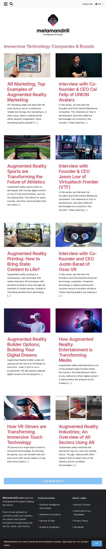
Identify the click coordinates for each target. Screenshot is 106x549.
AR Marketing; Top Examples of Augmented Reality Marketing (27, 91)
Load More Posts (53, 481)
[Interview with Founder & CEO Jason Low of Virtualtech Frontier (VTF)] (79, 147)
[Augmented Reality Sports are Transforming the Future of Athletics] (27, 147)
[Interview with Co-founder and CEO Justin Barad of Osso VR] (79, 235)
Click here (67, 541)
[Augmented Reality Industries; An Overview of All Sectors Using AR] (79, 408)
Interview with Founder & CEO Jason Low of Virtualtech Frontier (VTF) (78, 176)
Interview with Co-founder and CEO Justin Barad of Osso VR (78, 261)
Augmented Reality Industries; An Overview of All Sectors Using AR (78, 434)
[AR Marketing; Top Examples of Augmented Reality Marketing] (27, 65)
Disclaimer (79, 527)
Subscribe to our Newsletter (82, 513)
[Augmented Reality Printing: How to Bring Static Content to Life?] (27, 235)
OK (96, 543)
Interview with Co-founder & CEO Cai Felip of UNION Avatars (78, 91)
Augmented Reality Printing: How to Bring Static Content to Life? (27, 261)
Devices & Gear (47, 520)
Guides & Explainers (50, 527)
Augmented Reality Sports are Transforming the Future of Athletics (27, 173)
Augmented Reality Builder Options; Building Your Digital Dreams (27, 347)
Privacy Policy (81, 520)
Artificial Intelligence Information (50, 506)
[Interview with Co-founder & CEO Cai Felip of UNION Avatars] (79, 65)
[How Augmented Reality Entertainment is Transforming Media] (79, 320)
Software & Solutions (50, 514)
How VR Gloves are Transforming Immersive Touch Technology (26, 434)
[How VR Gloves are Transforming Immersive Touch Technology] (27, 408)
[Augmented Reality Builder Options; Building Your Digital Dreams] (27, 320)
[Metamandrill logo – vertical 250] (53, 15)
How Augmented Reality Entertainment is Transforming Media (76, 349)
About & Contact (82, 504)
